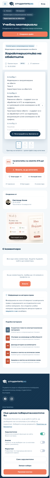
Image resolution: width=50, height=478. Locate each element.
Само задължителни (25, 459)
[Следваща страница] (42, 105)
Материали (20, 11)
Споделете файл (26, 34)
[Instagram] (11, 398)
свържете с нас (12, 311)
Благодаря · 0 (16, 177)
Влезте (25, 284)
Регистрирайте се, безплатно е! (26, 134)
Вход (43, 4)
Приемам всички (25, 472)
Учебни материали (19, 24)
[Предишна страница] (7, 105)
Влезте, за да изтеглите (27, 170)
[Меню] (5, 3)
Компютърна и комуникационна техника (18, 15)
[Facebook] (5, 398)
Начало (8, 11)
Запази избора (25, 466)
